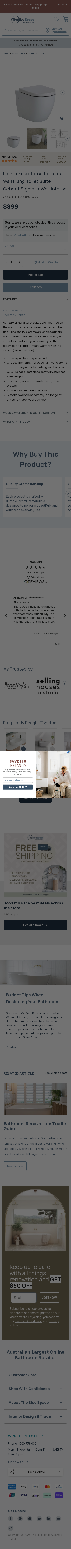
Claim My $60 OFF (18, 787)
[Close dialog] (68, 752)
